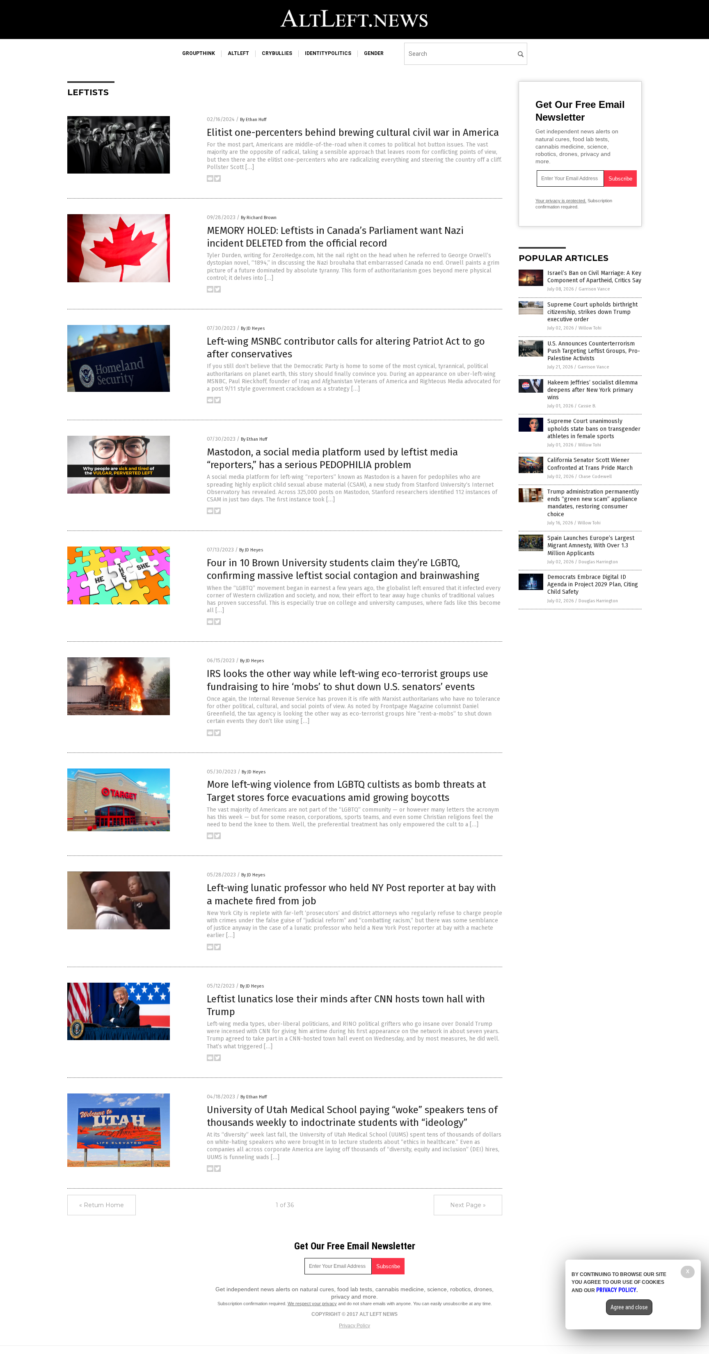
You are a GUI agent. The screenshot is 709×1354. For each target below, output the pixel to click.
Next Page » (468, 1205)
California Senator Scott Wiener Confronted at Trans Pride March (590, 464)
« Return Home (101, 1205)
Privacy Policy (354, 1326)
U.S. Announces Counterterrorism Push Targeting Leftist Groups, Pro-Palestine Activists (593, 351)
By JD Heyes (253, 328)
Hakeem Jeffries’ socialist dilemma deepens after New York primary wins (592, 390)
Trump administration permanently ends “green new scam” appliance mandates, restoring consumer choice (593, 503)
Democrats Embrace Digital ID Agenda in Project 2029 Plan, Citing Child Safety (592, 584)
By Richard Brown (259, 217)
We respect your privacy (312, 1303)
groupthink (198, 53)
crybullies (277, 53)
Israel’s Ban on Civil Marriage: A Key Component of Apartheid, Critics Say (594, 277)
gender (374, 53)
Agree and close (629, 1307)
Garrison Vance (594, 289)
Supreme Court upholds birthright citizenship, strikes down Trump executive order (592, 312)
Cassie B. (587, 406)
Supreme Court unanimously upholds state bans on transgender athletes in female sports (593, 428)
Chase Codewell (595, 476)
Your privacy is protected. (560, 200)
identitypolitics (328, 53)
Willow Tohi (590, 328)
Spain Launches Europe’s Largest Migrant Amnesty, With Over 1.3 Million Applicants (590, 545)
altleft (238, 53)
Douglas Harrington (598, 562)
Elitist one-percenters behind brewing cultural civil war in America (353, 132)
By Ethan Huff (253, 119)
